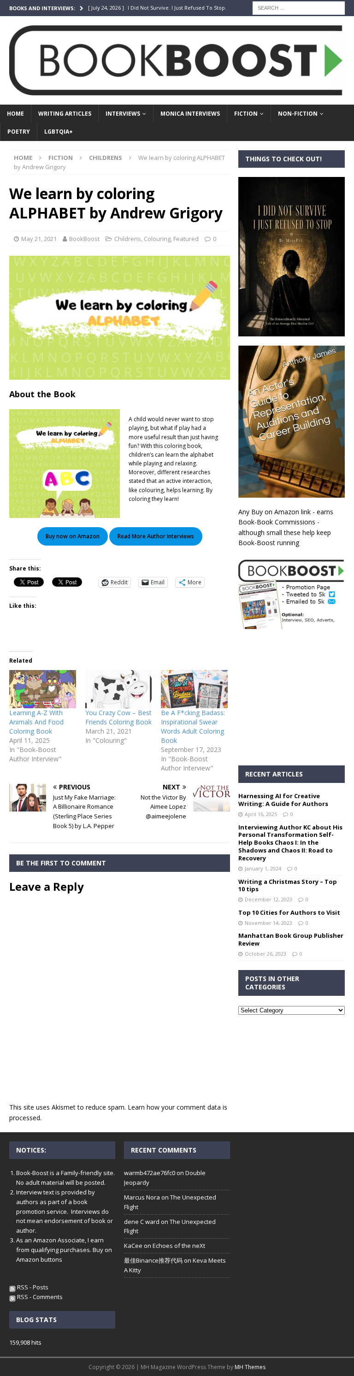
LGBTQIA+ (58, 131)
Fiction (246, 114)
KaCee (133, 1245)
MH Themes (250, 1367)
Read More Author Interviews (156, 536)
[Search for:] (299, 7)
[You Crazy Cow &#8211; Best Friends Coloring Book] (118, 689)
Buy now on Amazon (73, 536)
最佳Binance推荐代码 (153, 1260)
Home (15, 114)
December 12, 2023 (268, 899)
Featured (186, 239)
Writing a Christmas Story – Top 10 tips (287, 885)
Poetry (18, 131)
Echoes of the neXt (179, 1245)
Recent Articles (274, 774)
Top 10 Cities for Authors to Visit (289, 912)
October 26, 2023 (265, 953)
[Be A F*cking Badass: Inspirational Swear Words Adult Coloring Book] (194, 689)
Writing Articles (64, 114)
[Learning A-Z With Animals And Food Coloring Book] (42, 689)
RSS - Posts (32, 1287)
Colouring (157, 239)
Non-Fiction (298, 114)
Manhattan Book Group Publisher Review (290, 939)
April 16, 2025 (261, 814)
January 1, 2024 (263, 868)
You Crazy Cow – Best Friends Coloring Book (118, 717)
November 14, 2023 (268, 922)
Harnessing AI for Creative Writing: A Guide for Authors (283, 800)
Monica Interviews (190, 114)
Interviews (123, 114)
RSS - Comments (39, 1297)
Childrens (127, 239)
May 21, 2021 (39, 239)
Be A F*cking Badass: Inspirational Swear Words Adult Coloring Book (193, 726)
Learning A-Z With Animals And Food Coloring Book (36, 721)
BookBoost (84, 239)
